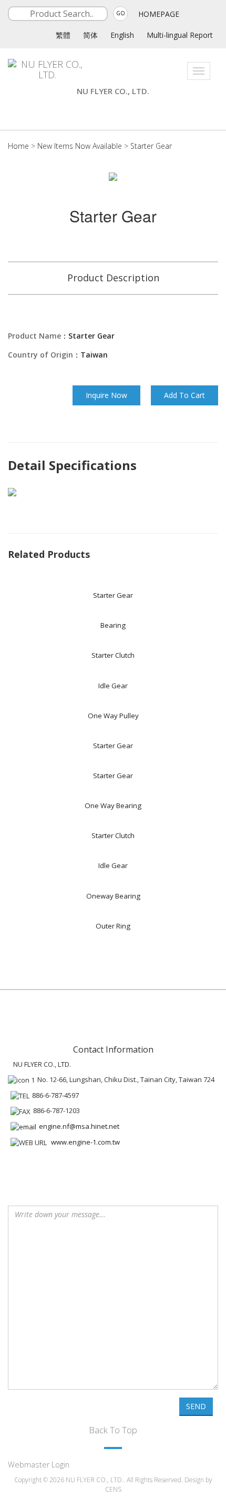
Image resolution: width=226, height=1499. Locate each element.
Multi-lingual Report (180, 35)
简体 (90, 35)
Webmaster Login (38, 1465)
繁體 (63, 35)
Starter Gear (151, 146)
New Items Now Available (80, 146)
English (122, 35)
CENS (113, 1489)
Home (18, 146)
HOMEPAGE (158, 14)
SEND (196, 1406)
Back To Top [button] (113, 1430)
